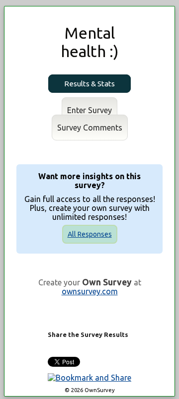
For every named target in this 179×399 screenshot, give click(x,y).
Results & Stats (89, 83)
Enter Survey (89, 110)
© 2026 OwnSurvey (90, 390)
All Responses (90, 234)
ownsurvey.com (90, 291)
